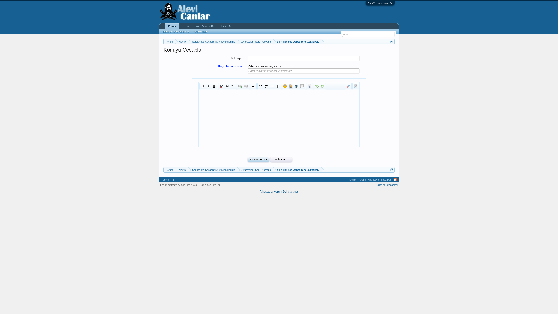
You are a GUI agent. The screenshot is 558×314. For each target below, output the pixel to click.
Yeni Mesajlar (200, 31)
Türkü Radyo (228, 26)
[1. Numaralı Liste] (266, 86)
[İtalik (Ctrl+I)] (208, 86)
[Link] (240, 86)
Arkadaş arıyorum (271, 191)
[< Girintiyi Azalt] (272, 86)
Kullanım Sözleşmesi (387, 185)
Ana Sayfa (373, 179)
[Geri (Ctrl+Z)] (317, 86)
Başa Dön (386, 179)
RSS (395, 179)
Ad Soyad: (237, 58)
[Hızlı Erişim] (391, 41)
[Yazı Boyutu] (227, 86)
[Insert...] (302, 86)
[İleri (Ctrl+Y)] (322, 86)
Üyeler (186, 26)
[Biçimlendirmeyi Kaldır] (348, 86)
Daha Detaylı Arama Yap (176, 31)
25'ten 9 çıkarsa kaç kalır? (264, 66)
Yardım (362, 179)
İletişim (352, 179)
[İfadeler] (285, 86)
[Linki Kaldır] (245, 86)
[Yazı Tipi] (232, 86)
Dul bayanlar (291, 191)
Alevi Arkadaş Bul (205, 26)
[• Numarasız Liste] (260, 86)
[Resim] (290, 86)
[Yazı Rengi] (221, 86)
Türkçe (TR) (168, 179)
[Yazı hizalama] (253, 86)
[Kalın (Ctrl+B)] (202, 86)
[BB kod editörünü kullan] (355, 86)
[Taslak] (309, 86)
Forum (172, 26)
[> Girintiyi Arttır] (277, 86)
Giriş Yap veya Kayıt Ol (380, 3)
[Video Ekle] (296, 86)
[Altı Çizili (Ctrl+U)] (214, 86)
